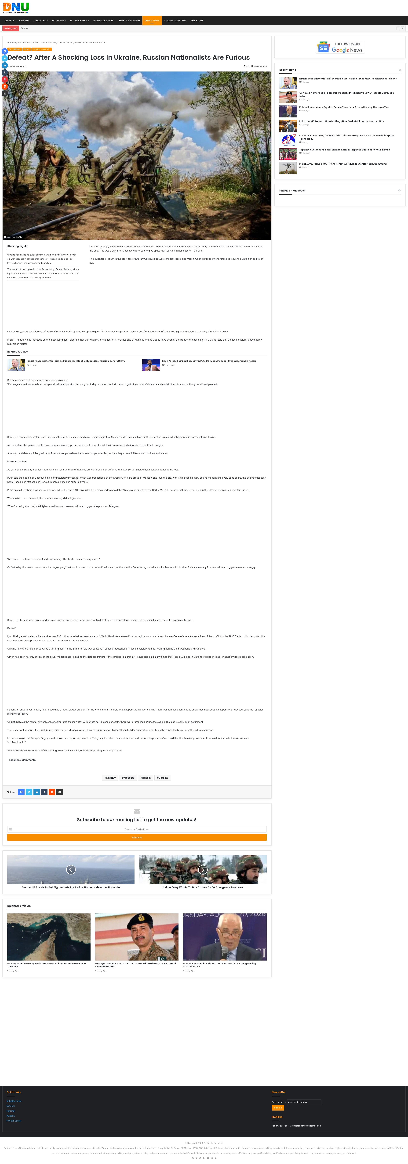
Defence (9, 20)
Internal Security (104, 20)
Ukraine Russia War (175, 20)
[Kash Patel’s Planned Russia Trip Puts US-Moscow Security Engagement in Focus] (151, 365)
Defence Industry (129, 20)
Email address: (279, 1102)
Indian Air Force (79, 20)
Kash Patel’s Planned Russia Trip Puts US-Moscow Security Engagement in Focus (209, 361)
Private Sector (14, 1120)
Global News (152, 20)
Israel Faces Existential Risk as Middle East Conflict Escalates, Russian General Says (76, 361)
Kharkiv (111, 777)
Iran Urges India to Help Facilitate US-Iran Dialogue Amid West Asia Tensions (46, 965)
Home (12, 42)
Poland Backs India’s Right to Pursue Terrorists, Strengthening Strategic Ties (219, 965)
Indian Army (41, 20)
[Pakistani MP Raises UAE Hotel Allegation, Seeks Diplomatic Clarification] (288, 126)
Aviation (11, 1116)
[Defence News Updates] (16, 8)
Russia (146, 777)
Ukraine (163, 777)
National (24, 20)
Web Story (197, 20)
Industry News (14, 1101)
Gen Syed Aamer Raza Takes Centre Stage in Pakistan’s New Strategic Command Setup (64, 28)
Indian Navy (59, 20)
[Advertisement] (137, 307)
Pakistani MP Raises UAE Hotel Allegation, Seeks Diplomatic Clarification (341, 121)
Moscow (129, 777)
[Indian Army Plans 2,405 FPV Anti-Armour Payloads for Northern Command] (288, 168)
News (26, 49)
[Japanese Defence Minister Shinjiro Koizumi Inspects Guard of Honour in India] (288, 154)
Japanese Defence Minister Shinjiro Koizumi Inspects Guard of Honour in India (344, 149)
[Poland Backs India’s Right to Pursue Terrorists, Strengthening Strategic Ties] (224, 937)
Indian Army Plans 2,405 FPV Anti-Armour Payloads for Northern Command (343, 163)
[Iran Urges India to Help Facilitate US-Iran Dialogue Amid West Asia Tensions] (49, 937)
